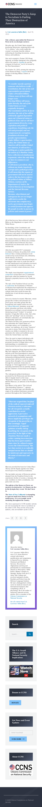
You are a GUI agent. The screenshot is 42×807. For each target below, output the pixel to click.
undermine (10, 286)
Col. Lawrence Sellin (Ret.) (16, 32)
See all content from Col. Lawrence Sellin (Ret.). (18, 602)
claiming (21, 62)
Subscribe (16, 739)
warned (24, 71)
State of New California (17, 494)
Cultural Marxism (13, 306)
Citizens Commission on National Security (18, 597)
